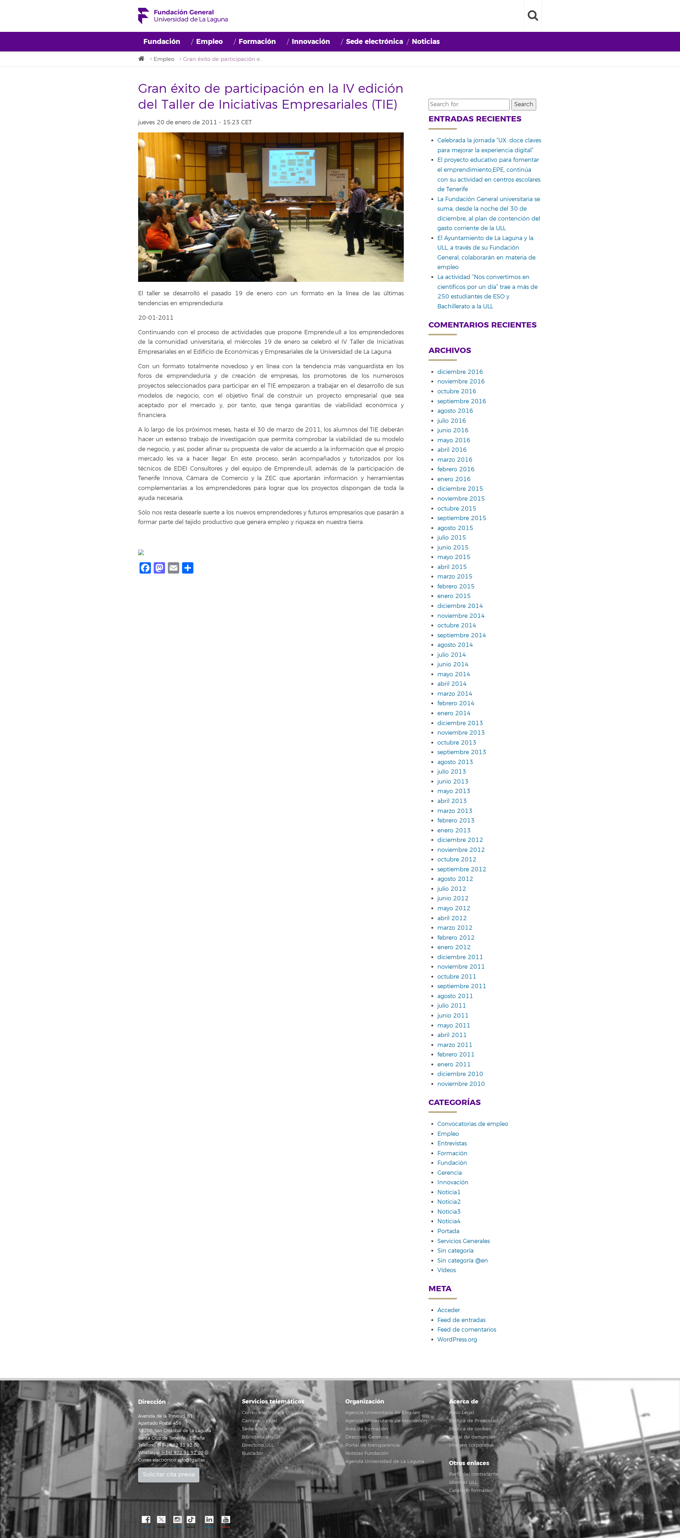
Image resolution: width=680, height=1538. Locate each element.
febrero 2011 (456, 1054)
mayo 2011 (453, 1025)
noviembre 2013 (461, 732)
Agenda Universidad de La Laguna (384, 1461)
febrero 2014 (456, 703)
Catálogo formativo (471, 1490)
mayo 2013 (453, 791)
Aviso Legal (461, 1412)
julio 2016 (451, 421)
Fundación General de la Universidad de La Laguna (183, 16)
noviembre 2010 (461, 1084)
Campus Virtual (259, 1421)
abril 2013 (452, 801)
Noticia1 (449, 1192)
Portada (448, 1231)
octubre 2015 (456, 508)
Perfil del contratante (474, 1474)
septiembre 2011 (461, 986)
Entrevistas (452, 1143)
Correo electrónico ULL (268, 1412)
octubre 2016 (456, 391)
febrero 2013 (456, 820)
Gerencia (449, 1173)
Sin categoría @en (462, 1260)
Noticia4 (449, 1221)
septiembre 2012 (461, 869)
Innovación (311, 41)
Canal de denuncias (472, 1437)
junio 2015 (453, 547)
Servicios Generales (463, 1241)
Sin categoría (455, 1250)
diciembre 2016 (460, 372)
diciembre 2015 (460, 488)
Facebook (145, 1520)
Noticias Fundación (367, 1453)
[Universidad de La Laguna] (143, 59)
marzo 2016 (454, 459)
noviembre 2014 (461, 616)
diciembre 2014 (460, 606)
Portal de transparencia (372, 1445)
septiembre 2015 (461, 518)
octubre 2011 (456, 976)
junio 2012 (453, 898)
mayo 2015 (453, 557)
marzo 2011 (454, 1045)
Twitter (161, 1520)
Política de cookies (470, 1429)
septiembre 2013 (461, 752)
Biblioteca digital (261, 1437)
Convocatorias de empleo (472, 1124)
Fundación (161, 41)
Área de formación (366, 1429)
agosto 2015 (455, 528)
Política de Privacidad (473, 1421)
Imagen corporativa (471, 1445)
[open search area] (533, 16)
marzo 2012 (454, 928)
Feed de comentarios (466, 1329)
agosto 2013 (455, 762)
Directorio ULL (258, 1445)
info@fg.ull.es (191, 1460)
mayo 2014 (453, 674)
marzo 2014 (454, 693)
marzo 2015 (454, 576)
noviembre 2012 (461, 850)
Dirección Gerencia (367, 1437)
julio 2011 (451, 1005)
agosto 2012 (455, 879)
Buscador (252, 1453)
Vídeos (446, 1270)
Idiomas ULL (463, 1482)
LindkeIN (209, 1520)
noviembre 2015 (461, 498)
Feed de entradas (461, 1320)
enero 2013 (454, 830)
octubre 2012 (456, 859)
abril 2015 (452, 567)
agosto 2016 (455, 411)
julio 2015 (451, 537)
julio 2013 (451, 771)
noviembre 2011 (461, 966)
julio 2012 (451, 889)
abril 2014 (452, 684)
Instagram (177, 1520)
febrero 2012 (456, 937)
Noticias (426, 41)
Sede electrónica (374, 41)
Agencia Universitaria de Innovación (386, 1421)
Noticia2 (449, 1202)
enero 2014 (454, 713)
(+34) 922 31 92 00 (182, 1453)
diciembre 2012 (460, 840)
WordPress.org (457, 1339)
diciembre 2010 (460, 1074)
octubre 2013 (456, 742)
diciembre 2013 (460, 723)
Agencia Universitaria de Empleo (382, 1412)
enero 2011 (454, 1064)
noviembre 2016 (461, 381)
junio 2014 (453, 664)
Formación (257, 41)
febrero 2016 (456, 469)
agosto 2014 (455, 645)
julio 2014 (451, 655)
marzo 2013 (454, 811)
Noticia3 (449, 1211)
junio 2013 (453, 781)
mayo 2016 (453, 440)
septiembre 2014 (461, 635)
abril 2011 (452, 1035)
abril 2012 (452, 918)
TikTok (193, 1520)
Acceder (448, 1310)
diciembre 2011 (460, 957)
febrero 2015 (456, 586)
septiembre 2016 (461, 401)
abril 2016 (452, 450)
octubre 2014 (456, 625)
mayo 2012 (453, 908)
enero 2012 (454, 947)
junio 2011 (453, 1015)
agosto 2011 (455, 996)
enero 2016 (454, 479)
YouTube (225, 1520)
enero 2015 (454, 596)
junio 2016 (453, 430)
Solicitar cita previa (169, 1474)
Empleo (209, 41)
